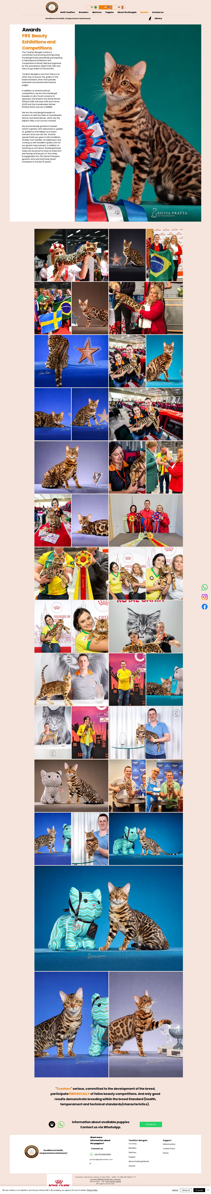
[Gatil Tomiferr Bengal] (205, 587)
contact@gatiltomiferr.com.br (105, 1179)
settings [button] (175, 1190)
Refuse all (186, 1190)
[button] (127, 12)
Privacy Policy (92, 1190)
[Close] (208, 1190)
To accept (199, 1190)
